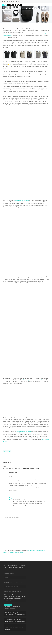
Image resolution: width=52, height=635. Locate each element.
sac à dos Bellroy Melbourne (22, 200)
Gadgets (21, 14)
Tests (27, 14)
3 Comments (10, 17)
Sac (24, 14)
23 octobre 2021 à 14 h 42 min (19, 499)
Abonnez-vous (8, 604)
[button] (49, 4)
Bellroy (5, 451)
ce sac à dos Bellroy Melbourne (23, 431)
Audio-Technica (39, 379)
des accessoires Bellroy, (17, 34)
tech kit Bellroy (25, 379)
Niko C (6, 14)
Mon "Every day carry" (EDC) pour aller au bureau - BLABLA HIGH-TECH (21, 468)
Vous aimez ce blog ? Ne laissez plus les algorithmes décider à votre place (14, 627)
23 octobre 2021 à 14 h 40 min (15, 473)
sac (9, 451)
